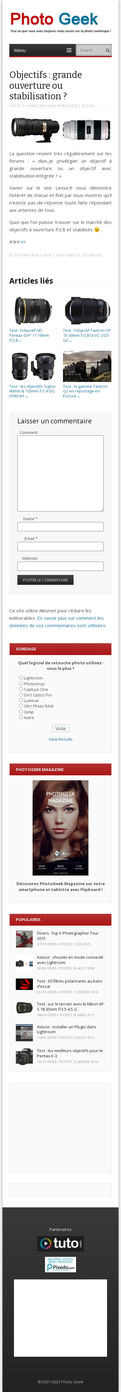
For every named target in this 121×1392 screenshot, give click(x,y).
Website (30, 558)
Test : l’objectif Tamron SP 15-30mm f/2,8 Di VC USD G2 (87, 335)
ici (23, 241)
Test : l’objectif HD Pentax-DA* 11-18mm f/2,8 (29, 335)
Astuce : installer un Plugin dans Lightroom (66, 1029)
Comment (29, 432)
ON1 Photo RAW (39, 706)
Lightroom (33, 678)
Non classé (67, 105)
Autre (29, 717)
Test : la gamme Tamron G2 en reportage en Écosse (85, 391)
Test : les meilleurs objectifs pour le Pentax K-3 (70, 1053)
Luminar (31, 700)
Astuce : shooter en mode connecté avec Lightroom (70, 959)
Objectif (72, 255)
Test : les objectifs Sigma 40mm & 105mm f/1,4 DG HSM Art (32, 391)
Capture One (36, 689)
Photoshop (34, 684)
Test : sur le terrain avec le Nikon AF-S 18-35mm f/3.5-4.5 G (71, 1006)
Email (31, 538)
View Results (61, 739)
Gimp (29, 712)
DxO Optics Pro (38, 695)
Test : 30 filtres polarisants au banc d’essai (69, 983)
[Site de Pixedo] (60, 1271)
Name (30, 518)
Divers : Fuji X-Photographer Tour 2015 (68, 935)
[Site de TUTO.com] (60, 1250)
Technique (91, 255)
